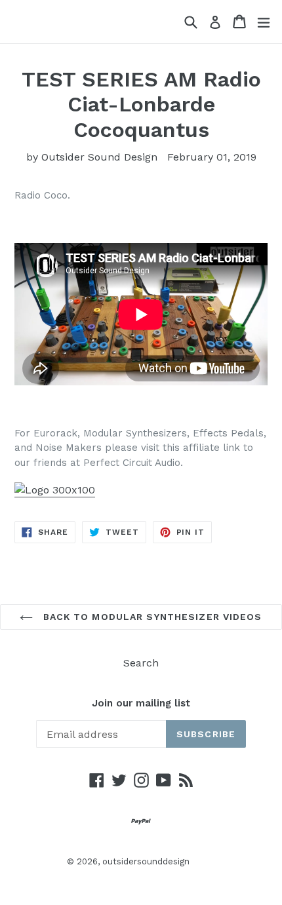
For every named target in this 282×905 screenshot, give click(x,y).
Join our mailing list (141, 703)
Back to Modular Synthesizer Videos (150, 616)
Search (141, 663)
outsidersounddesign (146, 861)
